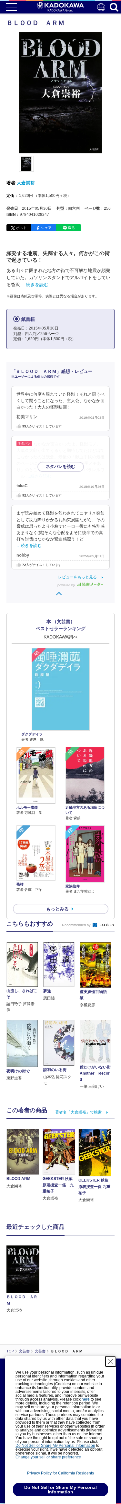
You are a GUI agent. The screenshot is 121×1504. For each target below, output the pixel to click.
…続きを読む (34, 284)
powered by (66, 585)
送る (71, 228)
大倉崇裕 (26, 182)
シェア (46, 228)
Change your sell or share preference (48, 1457)
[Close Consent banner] (111, 1361)
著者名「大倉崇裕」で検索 (78, 1112)
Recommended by (77, 925)
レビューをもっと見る (77, 577)
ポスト (21, 228)
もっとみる (57, 908)
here (86, 1399)
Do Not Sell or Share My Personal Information (55, 1445)
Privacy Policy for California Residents (60, 1473)
